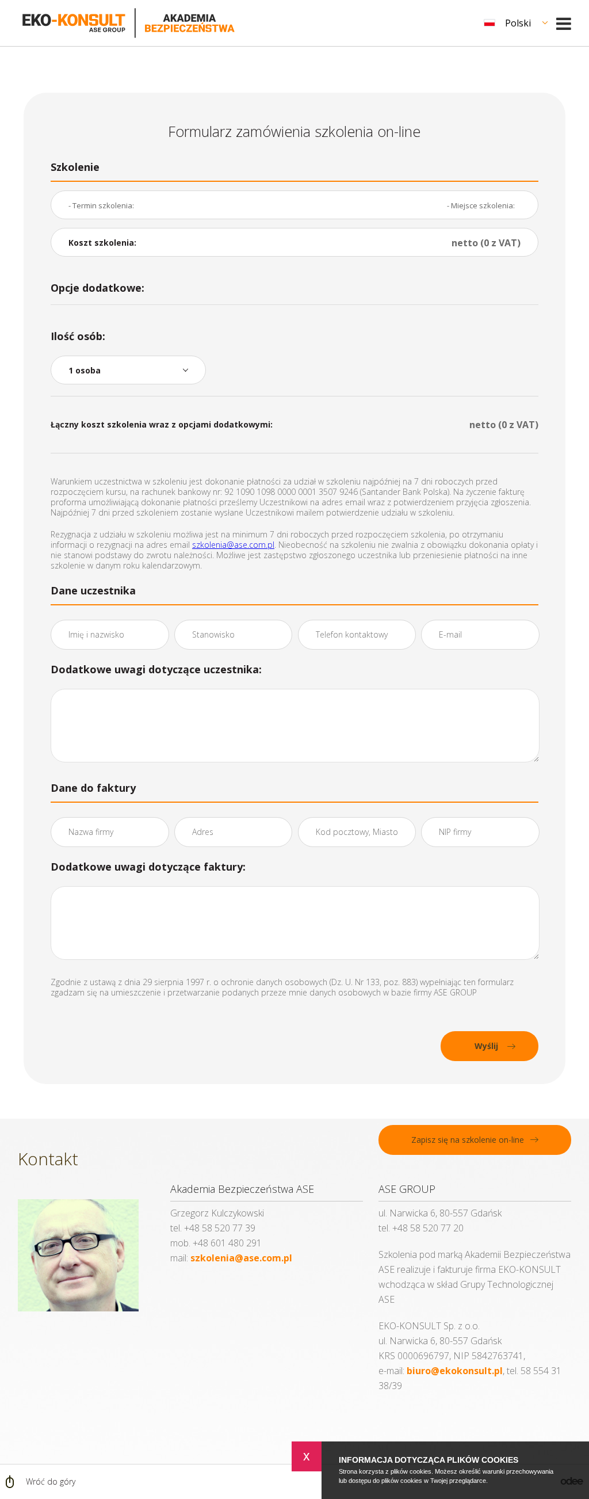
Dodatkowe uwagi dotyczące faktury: (148, 867)
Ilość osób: (78, 336)
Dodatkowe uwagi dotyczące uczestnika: (156, 669)
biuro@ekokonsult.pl (455, 1370)
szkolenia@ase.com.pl (233, 544)
